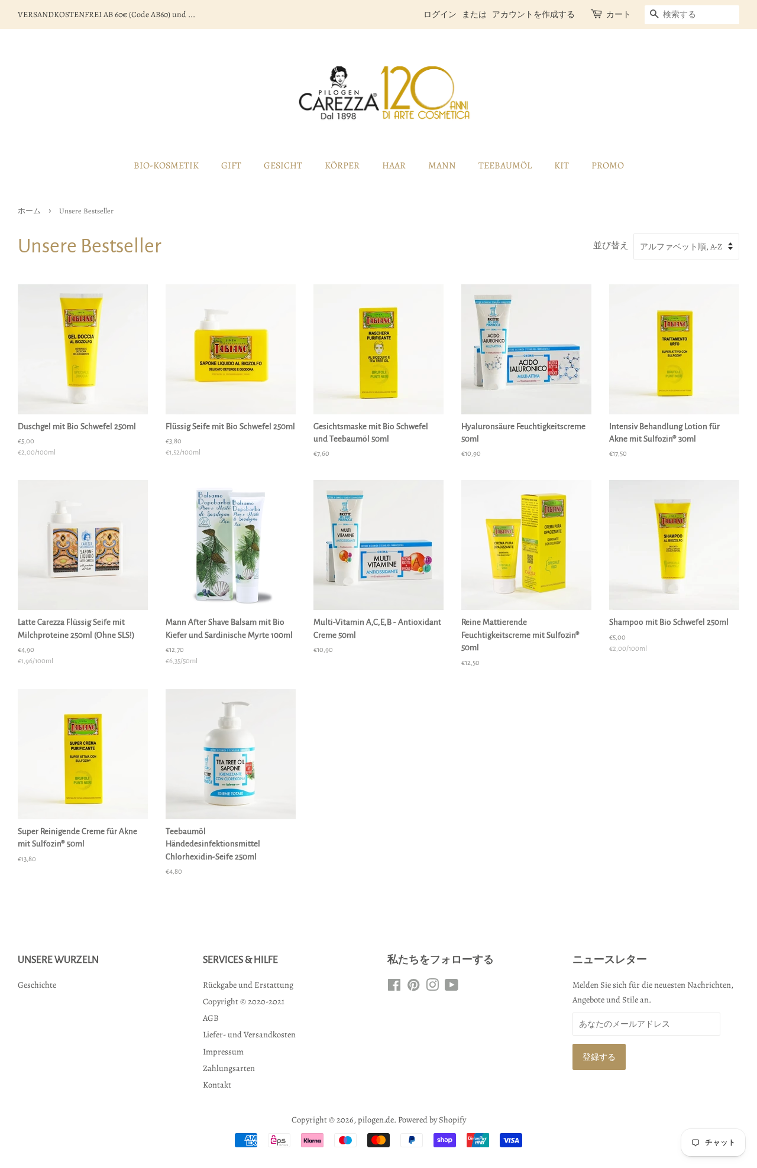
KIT (561, 165)
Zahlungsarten (229, 1068)
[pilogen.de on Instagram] (432, 987)
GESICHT (283, 165)
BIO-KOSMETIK (166, 165)
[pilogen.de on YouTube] (451, 987)
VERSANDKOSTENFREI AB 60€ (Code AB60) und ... (106, 14)
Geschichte (37, 985)
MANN (442, 165)
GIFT (231, 165)
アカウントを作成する (533, 14)
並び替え (611, 245)
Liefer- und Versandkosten (249, 1034)
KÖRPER (342, 165)
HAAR (394, 165)
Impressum (223, 1051)
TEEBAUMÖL (505, 165)
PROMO (607, 165)
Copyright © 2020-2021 (243, 1001)
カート (618, 14)
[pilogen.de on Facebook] (394, 987)
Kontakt (217, 1085)
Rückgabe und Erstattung (248, 985)
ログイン (440, 14)
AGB (211, 1018)
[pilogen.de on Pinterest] (413, 987)
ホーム (29, 211)
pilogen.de (376, 1119)
